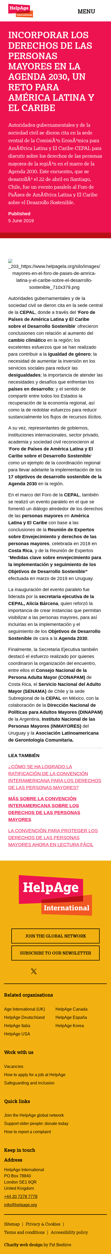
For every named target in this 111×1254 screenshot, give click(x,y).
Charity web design (23, 1245)
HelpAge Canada (72, 1009)
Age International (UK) (24, 1009)
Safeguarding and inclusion (29, 1083)
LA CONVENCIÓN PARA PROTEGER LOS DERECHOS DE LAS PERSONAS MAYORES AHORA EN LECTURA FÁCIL (53, 837)
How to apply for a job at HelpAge (35, 1075)
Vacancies (13, 1066)
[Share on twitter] (34, 971)
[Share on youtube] (64, 971)
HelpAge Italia (17, 1025)
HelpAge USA (17, 1034)
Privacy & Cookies (43, 1224)
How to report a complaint (27, 1132)
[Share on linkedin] (76, 971)
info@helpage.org (20, 1205)
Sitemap (12, 1224)
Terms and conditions (24, 1232)
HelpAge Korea (70, 1025)
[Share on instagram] (53, 971)
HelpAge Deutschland (24, 1017)
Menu (86, 11)
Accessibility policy (69, 1232)
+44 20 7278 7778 (20, 1196)
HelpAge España (71, 1017)
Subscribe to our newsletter (55, 953)
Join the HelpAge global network (34, 1115)
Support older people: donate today (36, 1123)
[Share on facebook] (42, 971)
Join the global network (55, 936)
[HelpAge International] (20, 11)
